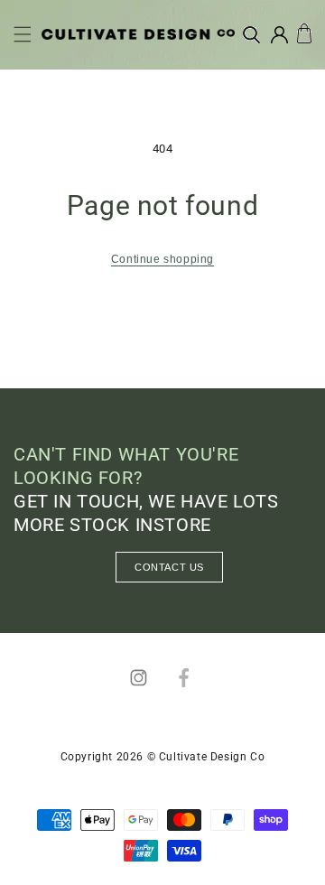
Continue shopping (162, 259)
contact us (169, 567)
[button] (22, 34)
